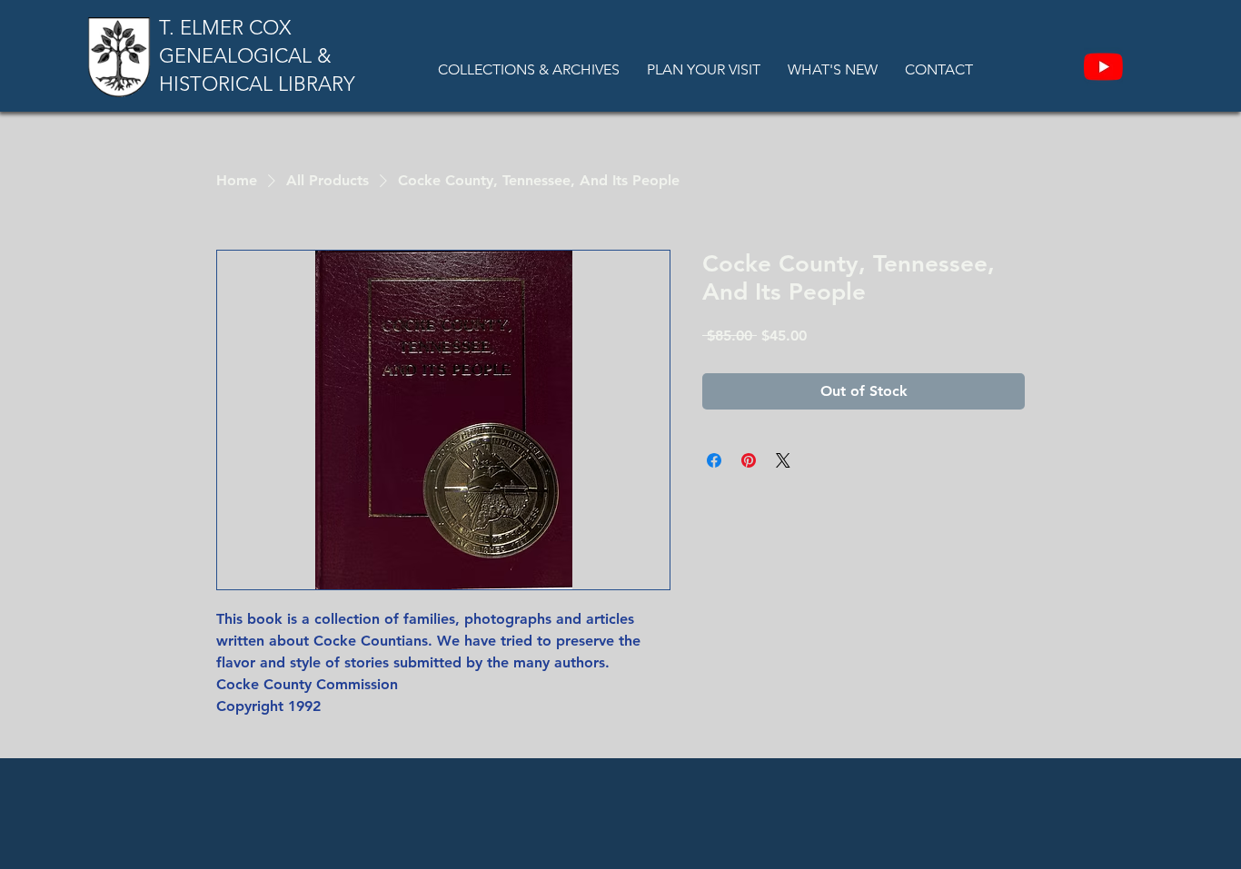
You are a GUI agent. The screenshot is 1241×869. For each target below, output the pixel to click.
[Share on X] (783, 460)
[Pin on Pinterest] (748, 460)
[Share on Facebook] (714, 460)
